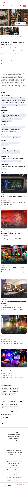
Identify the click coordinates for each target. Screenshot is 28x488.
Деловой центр (13, 454)
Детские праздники (14, 391)
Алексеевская (11, 459)
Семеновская (18, 469)
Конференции (12, 411)
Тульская (19, 454)
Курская (15, 452)
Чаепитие (20, 411)
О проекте (14, 474)
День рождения (14, 388)
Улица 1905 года (10, 469)
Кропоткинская (9, 452)
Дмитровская (14, 465)
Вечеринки (5, 388)
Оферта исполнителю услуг (14, 480)
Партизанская (9, 461)
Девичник (4, 391)
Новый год (4, 404)
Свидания (20, 401)
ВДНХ (8, 454)
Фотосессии (19, 398)
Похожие (3, 172)
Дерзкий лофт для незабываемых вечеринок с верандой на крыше (11, 232)
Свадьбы (4, 394)
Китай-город (8, 456)
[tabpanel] (14, 183)
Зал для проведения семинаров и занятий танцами (13, 302)
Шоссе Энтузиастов (17, 461)
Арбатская (20, 452)
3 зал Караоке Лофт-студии (9, 371)
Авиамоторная (16, 463)
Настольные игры (14, 407)
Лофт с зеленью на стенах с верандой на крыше (13, 197)
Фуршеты (4, 411)
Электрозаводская (17, 450)
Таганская (10, 463)
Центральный (5, 417)
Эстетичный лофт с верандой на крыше (12, 267)
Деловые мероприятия (8, 398)
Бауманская (9, 450)
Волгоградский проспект (17, 456)
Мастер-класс (13, 404)
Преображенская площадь (14, 467)
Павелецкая (17, 459)
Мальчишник (12, 401)
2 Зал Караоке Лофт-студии (9, 337)
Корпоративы (12, 394)
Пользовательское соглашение (14, 477)
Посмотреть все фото (21, 23)
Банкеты (4, 401)
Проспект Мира (6, 423)
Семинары (4, 407)
